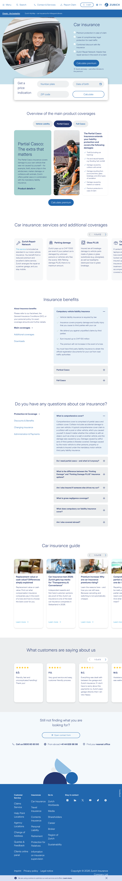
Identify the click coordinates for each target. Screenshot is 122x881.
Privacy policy (31, 871)
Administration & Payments (27, 434)
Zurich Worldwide (53, 803)
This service (21, 249)
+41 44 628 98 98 (69, 744)
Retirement (37, 836)
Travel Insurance (36, 809)
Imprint (17, 871)
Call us (27, 744)
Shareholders (55, 817)
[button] (7, 5)
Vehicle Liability (43, 124)
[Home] (112, 5)
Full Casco (80, 124)
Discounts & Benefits (24, 420)
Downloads (19, 341)
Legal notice (46, 871)
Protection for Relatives (38, 844)
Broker (51, 829)
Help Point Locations (19, 815)
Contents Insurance (36, 819)
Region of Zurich (53, 837)
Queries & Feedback (19, 844)
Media (51, 811)
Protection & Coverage (25, 414)
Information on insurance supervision (37, 855)
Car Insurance (38, 801)
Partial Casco (63, 124)
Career (51, 823)
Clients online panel (21, 853)
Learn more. (67, 878)
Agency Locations (19, 824)
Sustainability (55, 844)
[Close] (106, 878)
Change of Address (19, 834)
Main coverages (22, 328)
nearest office (103, 744)
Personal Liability (35, 828)
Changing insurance (23, 427)
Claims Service (18, 805)
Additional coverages (24, 334)
